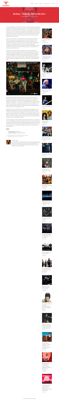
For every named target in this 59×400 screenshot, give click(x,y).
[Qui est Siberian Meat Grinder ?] (47, 216)
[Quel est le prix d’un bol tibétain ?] (47, 37)
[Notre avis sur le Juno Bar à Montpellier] (47, 183)
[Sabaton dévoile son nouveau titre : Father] (47, 135)
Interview (40, 3)
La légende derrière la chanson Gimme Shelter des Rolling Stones (46, 57)
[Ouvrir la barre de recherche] (57, 3)
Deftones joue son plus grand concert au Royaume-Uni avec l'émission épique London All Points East (47, 388)
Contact (53, 3)
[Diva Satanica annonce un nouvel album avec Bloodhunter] (47, 266)
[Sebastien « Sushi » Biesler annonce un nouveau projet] (47, 284)
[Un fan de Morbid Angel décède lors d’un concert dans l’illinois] (47, 232)
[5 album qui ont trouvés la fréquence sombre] (47, 199)
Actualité (31, 3)
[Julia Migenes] (6, 3)
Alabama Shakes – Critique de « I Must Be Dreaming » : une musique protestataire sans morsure (46, 346)
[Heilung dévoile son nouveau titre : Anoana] (47, 167)
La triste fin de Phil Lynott (47, 106)
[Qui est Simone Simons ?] (47, 152)
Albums (36, 3)
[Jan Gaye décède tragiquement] (47, 119)
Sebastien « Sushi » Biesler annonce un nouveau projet (46, 287)
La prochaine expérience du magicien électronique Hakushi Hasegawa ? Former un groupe (47, 306)
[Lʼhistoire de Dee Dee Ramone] (47, 71)
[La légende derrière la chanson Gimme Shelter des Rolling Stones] (47, 53)
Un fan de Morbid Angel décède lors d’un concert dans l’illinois (46, 236)
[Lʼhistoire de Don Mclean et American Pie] (47, 87)
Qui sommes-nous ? (47, 3)
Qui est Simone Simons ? (46, 154)
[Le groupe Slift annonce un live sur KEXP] (47, 250)
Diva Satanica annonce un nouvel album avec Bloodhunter (46, 270)
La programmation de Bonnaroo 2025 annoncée (15, 136)
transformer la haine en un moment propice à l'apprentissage (17, 135)
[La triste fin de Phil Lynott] (47, 104)
